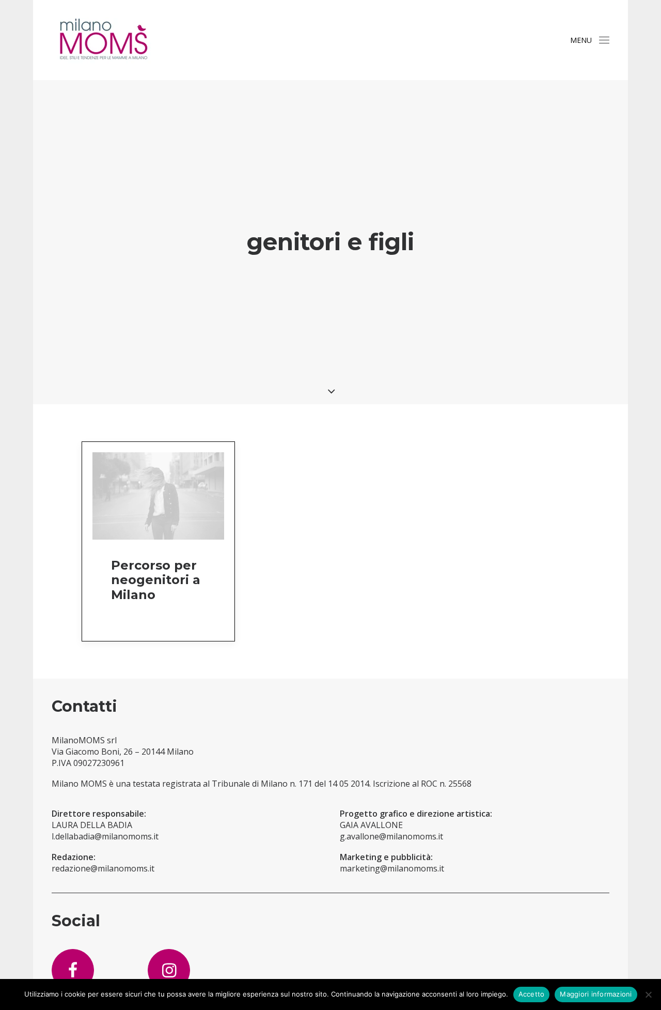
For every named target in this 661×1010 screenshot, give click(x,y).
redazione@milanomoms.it (103, 868)
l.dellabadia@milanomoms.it (105, 836)
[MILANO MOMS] (103, 40)
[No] (648, 994)
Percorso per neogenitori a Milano (155, 580)
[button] (604, 40)
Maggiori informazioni (596, 994)
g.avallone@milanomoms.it (391, 836)
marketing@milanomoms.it (392, 868)
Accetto (531, 994)
